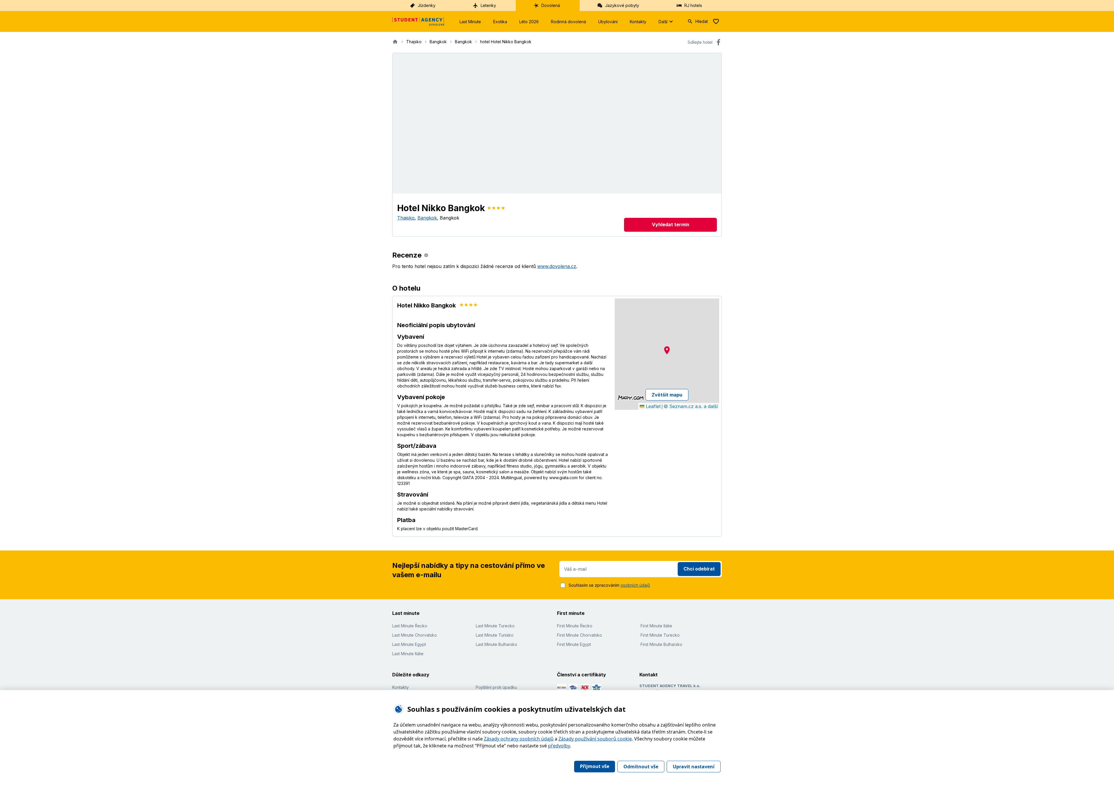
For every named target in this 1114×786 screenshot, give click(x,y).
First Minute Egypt (574, 644)
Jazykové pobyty (622, 5)
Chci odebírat (699, 569)
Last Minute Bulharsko (496, 644)
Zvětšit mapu (667, 395)
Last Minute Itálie (408, 653)
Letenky (488, 5)
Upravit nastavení (694, 766)
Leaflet (652, 406)
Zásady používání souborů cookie (595, 739)
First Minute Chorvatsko (579, 635)
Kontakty (638, 21)
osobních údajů (635, 585)
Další (663, 21)
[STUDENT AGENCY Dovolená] (418, 21)
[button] (667, 350)
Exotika (500, 21)
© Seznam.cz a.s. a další (690, 406)
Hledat (701, 21)
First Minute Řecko (574, 625)
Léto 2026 (529, 21)
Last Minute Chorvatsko (414, 635)
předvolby (559, 745)
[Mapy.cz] (630, 398)
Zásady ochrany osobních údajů (519, 739)
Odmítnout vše (640, 766)
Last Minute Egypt (409, 644)
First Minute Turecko (660, 635)
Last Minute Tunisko (494, 635)
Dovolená (550, 5)
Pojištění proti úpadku (496, 687)
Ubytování (608, 21)
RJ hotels (693, 5)
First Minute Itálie (656, 625)
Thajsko (406, 218)
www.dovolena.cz (556, 266)
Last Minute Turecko (495, 625)
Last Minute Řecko (409, 625)
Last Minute (470, 21)
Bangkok (427, 218)
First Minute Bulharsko (661, 644)
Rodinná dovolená (568, 21)
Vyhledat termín (670, 224)
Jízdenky (426, 5)
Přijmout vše (594, 766)
